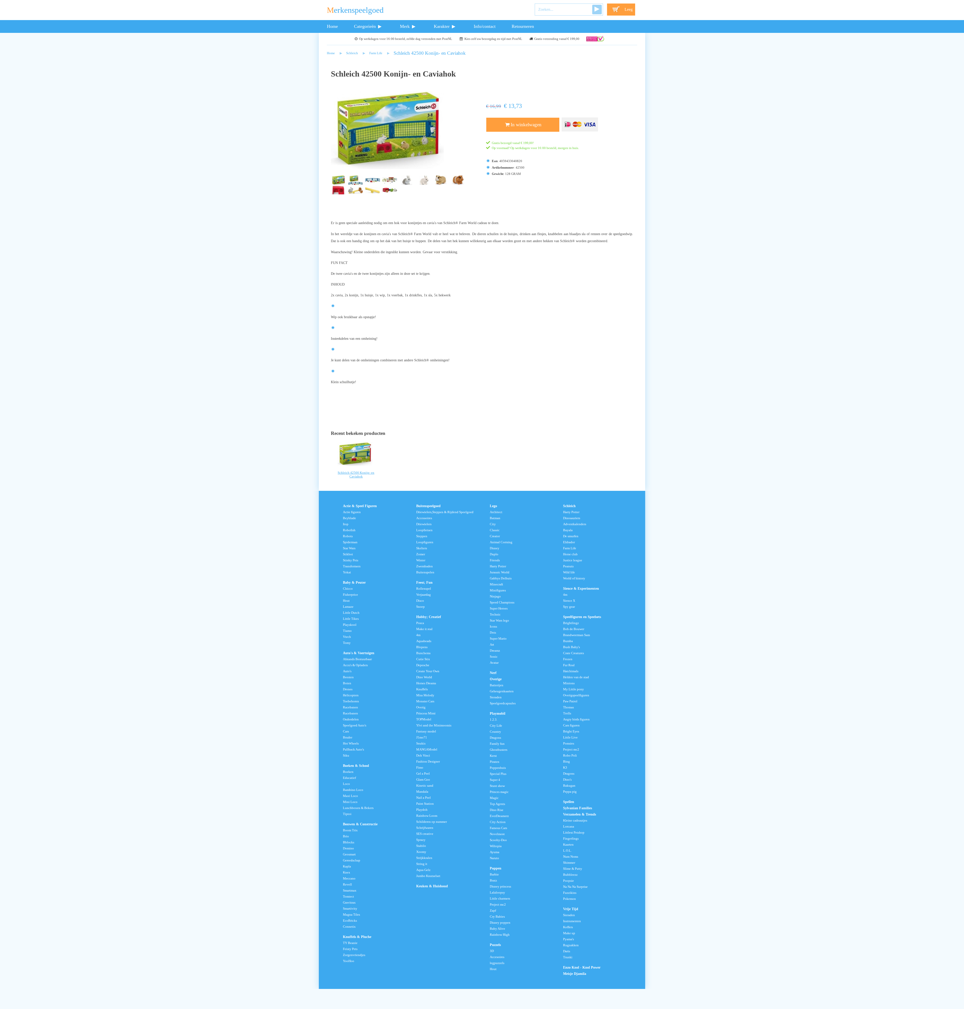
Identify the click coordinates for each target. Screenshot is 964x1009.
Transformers (351, 566)
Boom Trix (350, 830)
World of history (574, 578)
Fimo (419, 767)
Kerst (493, 756)
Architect (496, 512)
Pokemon (569, 899)
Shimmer (569, 862)
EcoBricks (350, 920)
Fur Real (569, 665)
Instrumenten (572, 921)
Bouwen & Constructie (360, 824)
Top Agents (497, 804)
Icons (493, 626)
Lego (493, 506)
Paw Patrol (570, 701)
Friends (495, 560)
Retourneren (523, 26)
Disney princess (500, 886)
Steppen (421, 536)
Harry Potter (498, 566)
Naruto (494, 858)
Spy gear (569, 607)
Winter (420, 560)
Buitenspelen (425, 572)
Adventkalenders (574, 524)
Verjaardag (423, 594)
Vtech (347, 637)
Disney (494, 548)
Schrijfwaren (424, 828)
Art (492, 644)
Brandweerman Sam (576, 635)
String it (421, 864)
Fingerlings (571, 838)
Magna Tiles (351, 914)
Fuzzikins (569, 893)
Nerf (493, 673)
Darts (566, 951)
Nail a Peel (423, 797)
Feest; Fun (424, 582)
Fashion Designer (428, 761)
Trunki (567, 957)
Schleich (352, 53)
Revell (347, 884)
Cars (346, 731)
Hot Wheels (351, 743)
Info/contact (485, 26)
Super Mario (498, 638)
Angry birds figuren (576, 719)
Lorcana (568, 826)
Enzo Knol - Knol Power (581, 967)
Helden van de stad (576, 677)
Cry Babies (497, 916)
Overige (496, 679)
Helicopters (350, 695)
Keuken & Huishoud (432, 886)
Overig (421, 707)
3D (492, 951)
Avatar (494, 662)
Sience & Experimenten (581, 588)
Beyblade (349, 518)
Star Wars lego (499, 620)
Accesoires (497, 957)
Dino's (567, 779)
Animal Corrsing (501, 542)
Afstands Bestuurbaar (357, 659)
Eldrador (569, 542)
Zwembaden (424, 566)
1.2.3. (493, 719)
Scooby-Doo (498, 840)
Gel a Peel (423, 773)
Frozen (567, 659)
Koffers (568, 927)
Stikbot (348, 554)
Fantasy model (426, 731)
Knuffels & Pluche (357, 937)
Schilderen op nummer (431, 822)
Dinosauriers (571, 518)
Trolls (567, 713)
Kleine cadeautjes (575, 820)
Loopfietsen (424, 530)
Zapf (493, 910)
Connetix (349, 926)
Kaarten (568, 844)
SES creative (424, 834)
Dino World (424, 677)
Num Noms (570, 856)
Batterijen (496, 685)
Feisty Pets (350, 949)
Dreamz (495, 650)
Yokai (347, 572)
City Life (496, 725)
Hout (346, 600)
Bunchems (423, 653)
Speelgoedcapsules (503, 703)
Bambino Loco (353, 790)
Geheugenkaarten (502, 691)
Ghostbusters (498, 750)
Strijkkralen (424, 858)
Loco (346, 784)
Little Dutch (351, 613)
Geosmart (349, 854)
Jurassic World (499, 572)
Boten (347, 683)
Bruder (347, 737)
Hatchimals (570, 671)
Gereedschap (351, 860)
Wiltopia (496, 846)
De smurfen (570, 536)
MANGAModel (426, 749)
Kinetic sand (424, 785)
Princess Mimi (426, 713)
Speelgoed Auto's (354, 725)
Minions (569, 683)
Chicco (348, 588)
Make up (569, 933)
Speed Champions (502, 602)
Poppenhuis (498, 768)
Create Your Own (427, 671)
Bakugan (569, 785)
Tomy (347, 643)
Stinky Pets (350, 560)
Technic (495, 614)
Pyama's (568, 939)
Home (332, 26)
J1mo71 (421, 737)
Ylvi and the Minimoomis (433, 725)
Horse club (570, 554)
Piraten (494, 762)
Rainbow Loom (426, 816)
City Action (498, 822)
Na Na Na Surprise (575, 887)
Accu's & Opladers (355, 665)
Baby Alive (497, 928)
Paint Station (425, 803)
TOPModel (423, 719)
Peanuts (568, 566)
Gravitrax (349, 902)
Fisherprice (350, 594)
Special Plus (498, 774)
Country (495, 731)
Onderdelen (351, 719)
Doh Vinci (423, 755)
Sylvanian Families (577, 808)
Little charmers (500, 898)
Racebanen (350, 707)
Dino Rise (496, 810)
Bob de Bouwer (573, 629)
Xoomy (421, 852)
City (493, 524)
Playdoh (422, 810)
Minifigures (498, 590)
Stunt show (497, 786)
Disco (420, 600)
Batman (495, 518)
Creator (495, 536)
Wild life (569, 572)
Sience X (569, 600)
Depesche (422, 665)
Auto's (347, 671)
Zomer (420, 554)
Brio (346, 836)
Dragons (495, 737)
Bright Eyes (571, 731)
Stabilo (421, 846)
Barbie (494, 874)
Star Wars (349, 548)
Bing (566, 761)
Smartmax (349, 890)
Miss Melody (425, 695)
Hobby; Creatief (428, 617)
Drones (347, 689)
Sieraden (496, 697)
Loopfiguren (424, 542)
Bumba (568, 641)
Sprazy (421, 840)
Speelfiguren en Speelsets (582, 617)
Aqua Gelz (423, 870)
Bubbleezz (570, 875)
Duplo (494, 554)
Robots (348, 536)
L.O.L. (567, 850)
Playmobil (497, 713)
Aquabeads (423, 641)
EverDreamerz (499, 816)
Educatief (349, 778)
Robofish (349, 530)
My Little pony (573, 689)
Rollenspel (423, 588)
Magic (494, 798)
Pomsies (568, 743)
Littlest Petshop (573, 832)
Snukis (421, 743)
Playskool (349, 625)
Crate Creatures (573, 653)
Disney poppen (500, 922)
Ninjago (495, 596)
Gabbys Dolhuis (501, 578)
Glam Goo (423, 779)
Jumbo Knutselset (428, 876)
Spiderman (350, 542)
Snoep (420, 607)
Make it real (424, 629)
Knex (346, 872)
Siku (346, 755)
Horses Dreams (426, 683)
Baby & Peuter (354, 582)
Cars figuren (571, 725)
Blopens (422, 647)
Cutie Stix (423, 659)
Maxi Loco (350, 796)
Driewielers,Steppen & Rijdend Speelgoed (444, 512)
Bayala (568, 530)
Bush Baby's (571, 647)
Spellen (568, 802)
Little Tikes (351, 619)
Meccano (349, 878)
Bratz (493, 880)
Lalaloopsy (497, 892)
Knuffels (422, 689)
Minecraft (496, 584)
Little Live (570, 737)
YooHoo (348, 961)
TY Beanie (350, 943)
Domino (348, 848)
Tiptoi (347, 814)
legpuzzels (497, 963)
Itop (345, 524)
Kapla (347, 866)
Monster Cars (425, 701)
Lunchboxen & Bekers (358, 808)
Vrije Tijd (570, 909)
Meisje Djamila (574, 974)
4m (418, 635)
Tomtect (348, 896)
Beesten (348, 677)
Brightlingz (571, 623)
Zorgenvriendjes (354, 955)
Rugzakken (571, 945)
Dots (493, 632)
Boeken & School (356, 766)
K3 (565, 767)
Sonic (494, 656)
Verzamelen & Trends (579, 814)
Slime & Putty (572, 868)
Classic (495, 530)
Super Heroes (499, 608)
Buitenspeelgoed (428, 506)
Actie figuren (352, 512)
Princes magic (499, 792)
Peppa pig (570, 791)
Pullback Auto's (353, 749)
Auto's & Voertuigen (358, 653)
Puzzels (495, 945)
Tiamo (347, 631)
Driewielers (424, 524)
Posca (420, 623)
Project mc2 (498, 904)
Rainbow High (500, 934)
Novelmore (497, 834)
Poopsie (568, 881)
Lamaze (348, 607)
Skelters (421, 548)
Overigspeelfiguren (576, 695)
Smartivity (350, 908)
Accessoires (424, 518)
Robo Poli (570, 755)
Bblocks (348, 842)
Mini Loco (350, 802)
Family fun (497, 744)
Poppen (495, 868)
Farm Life (375, 53)
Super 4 (495, 780)
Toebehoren (351, 701)
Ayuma (494, 852)
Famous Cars (498, 828)
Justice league (572, 560)
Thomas (568, 707)
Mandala (422, 791)
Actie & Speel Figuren (360, 506)
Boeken (348, 772)
